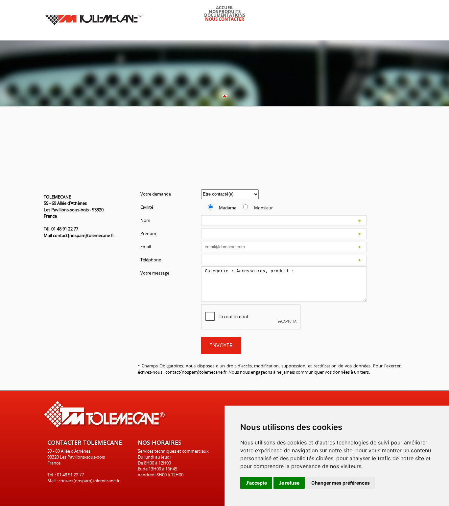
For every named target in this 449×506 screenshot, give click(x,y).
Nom (145, 220)
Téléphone (150, 260)
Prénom (148, 233)
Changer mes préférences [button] (340, 483)
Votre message (154, 273)
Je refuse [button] (289, 483)
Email (145, 247)
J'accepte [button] (256, 483)
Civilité (146, 207)
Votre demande (155, 194)
